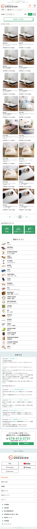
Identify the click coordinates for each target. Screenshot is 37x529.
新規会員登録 (4, 477)
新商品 (3, 486)
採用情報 (6, 521)
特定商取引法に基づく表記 (11, 514)
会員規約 (6, 508)
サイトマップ (7, 524)
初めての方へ (4, 482)
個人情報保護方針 (8, 511)
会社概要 (6, 504)
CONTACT (26, 443)
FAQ (10, 443)
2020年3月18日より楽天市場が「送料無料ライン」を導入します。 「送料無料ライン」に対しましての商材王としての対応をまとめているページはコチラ (17, 414)
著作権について (8, 517)
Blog (10, 463)
